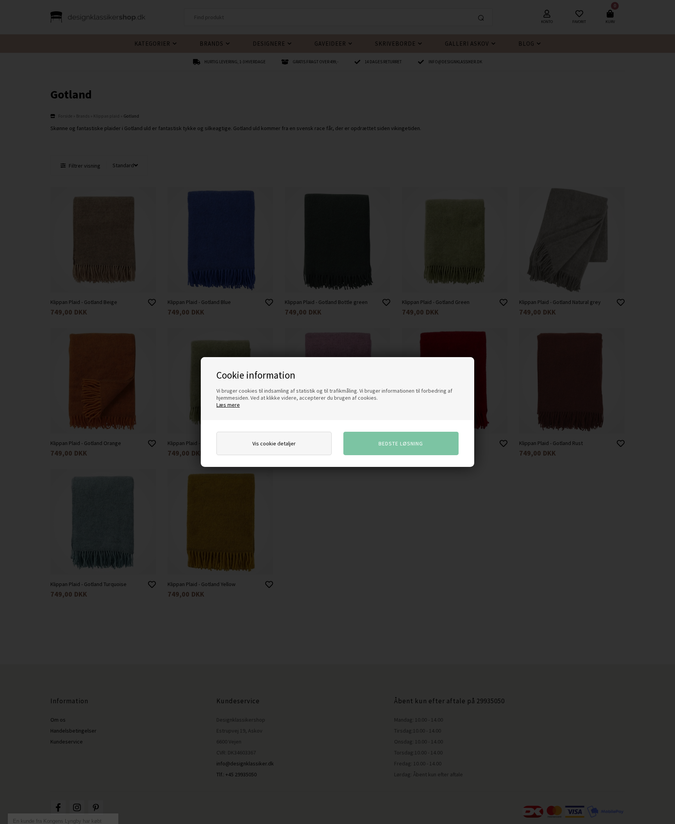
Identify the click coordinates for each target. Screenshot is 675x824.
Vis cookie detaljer (274, 443)
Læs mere (228, 404)
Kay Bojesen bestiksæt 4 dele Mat (59, 809)
